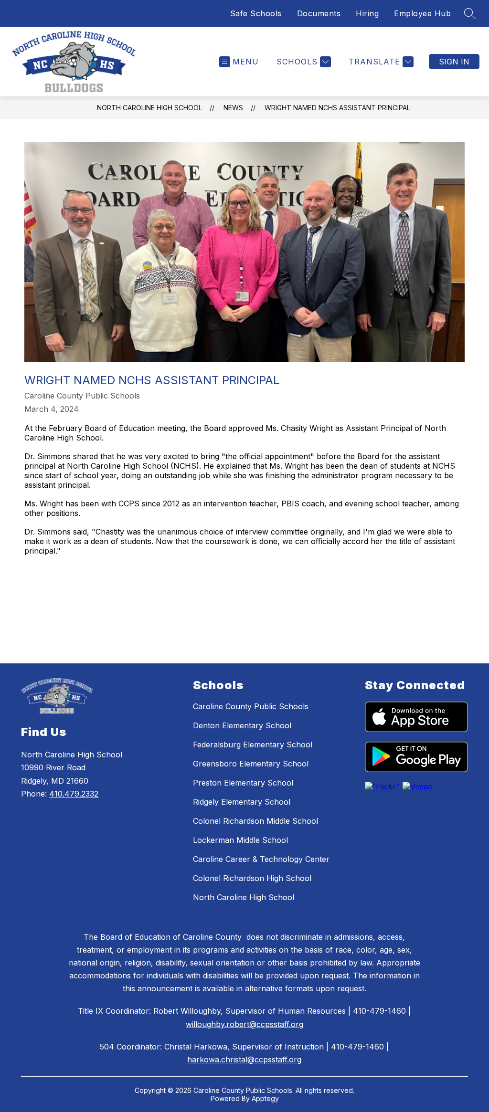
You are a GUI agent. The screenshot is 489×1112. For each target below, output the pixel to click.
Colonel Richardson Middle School (255, 821)
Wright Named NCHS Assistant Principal (337, 108)
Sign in (454, 61)
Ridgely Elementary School (241, 802)
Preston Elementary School (243, 782)
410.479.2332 (73, 793)
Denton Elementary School (242, 725)
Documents (319, 13)
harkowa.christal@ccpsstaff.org (244, 1059)
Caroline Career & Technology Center (261, 859)
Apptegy (265, 1098)
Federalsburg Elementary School (252, 744)
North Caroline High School (149, 108)
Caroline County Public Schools (250, 706)
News (233, 108)
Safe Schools (256, 13)
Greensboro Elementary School (250, 763)
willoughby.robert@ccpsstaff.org (244, 1024)
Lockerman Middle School (240, 840)
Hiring (367, 13)
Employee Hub (422, 13)
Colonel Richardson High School (252, 878)
